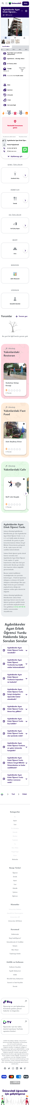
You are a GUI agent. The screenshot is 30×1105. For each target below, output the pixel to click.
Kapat (15, 1098)
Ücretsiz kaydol (15, 1092)
